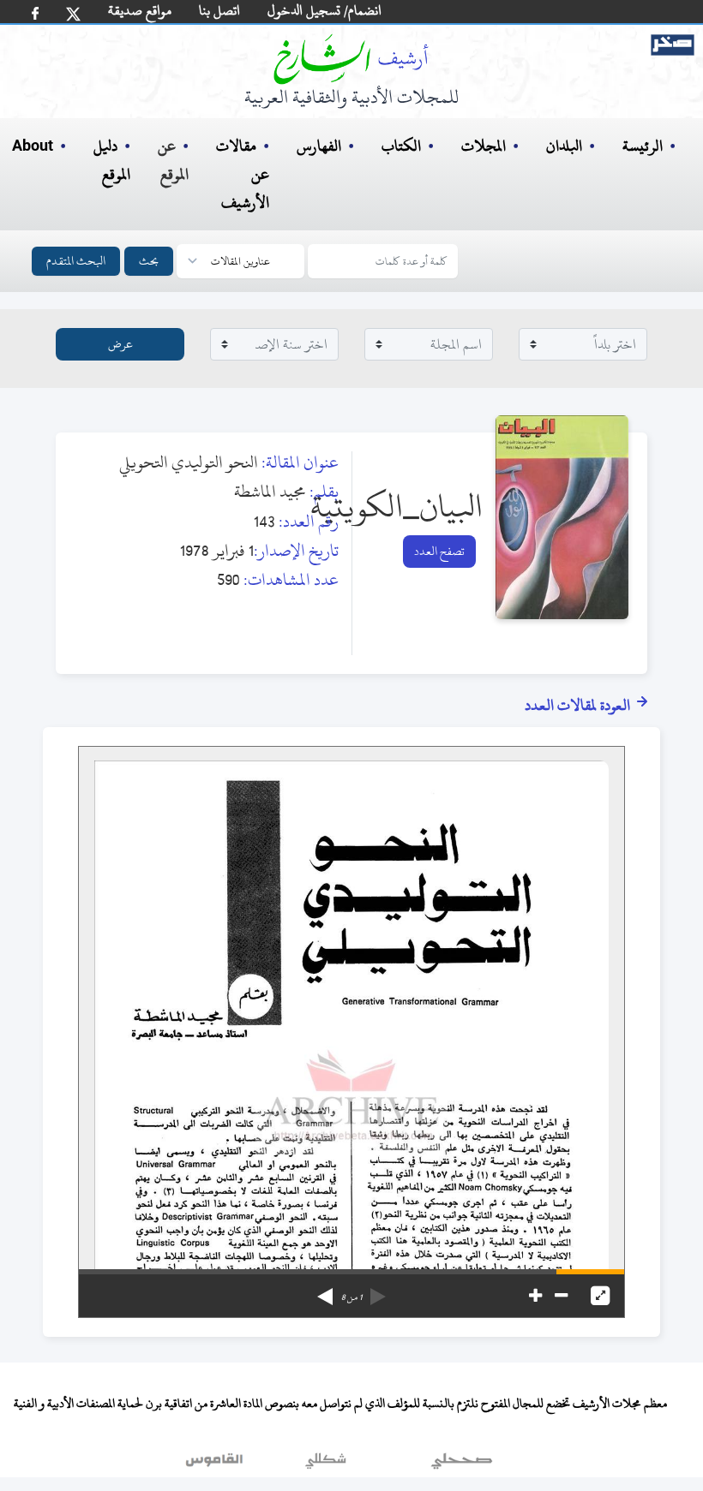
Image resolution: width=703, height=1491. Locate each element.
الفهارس (319, 146)
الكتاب (401, 146)
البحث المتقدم (75, 260)
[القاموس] (216, 1464)
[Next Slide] (325, 1290)
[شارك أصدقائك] (35, 13)
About (32, 146)
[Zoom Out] (561, 1295)
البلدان (564, 146)
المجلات (483, 146)
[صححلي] (461, 1464)
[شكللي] (325, 1464)
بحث (149, 260)
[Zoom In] (535, 1295)
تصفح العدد (439, 551)
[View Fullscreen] (600, 1295)
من (351, 1297)
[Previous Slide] (378, 1290)
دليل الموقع (111, 160)
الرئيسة (642, 146)
